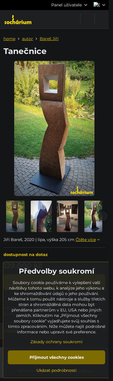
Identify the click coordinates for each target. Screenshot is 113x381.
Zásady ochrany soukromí (56, 341)
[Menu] (102, 19)
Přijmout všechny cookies (57, 357)
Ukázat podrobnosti (56, 370)
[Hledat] (87, 19)
